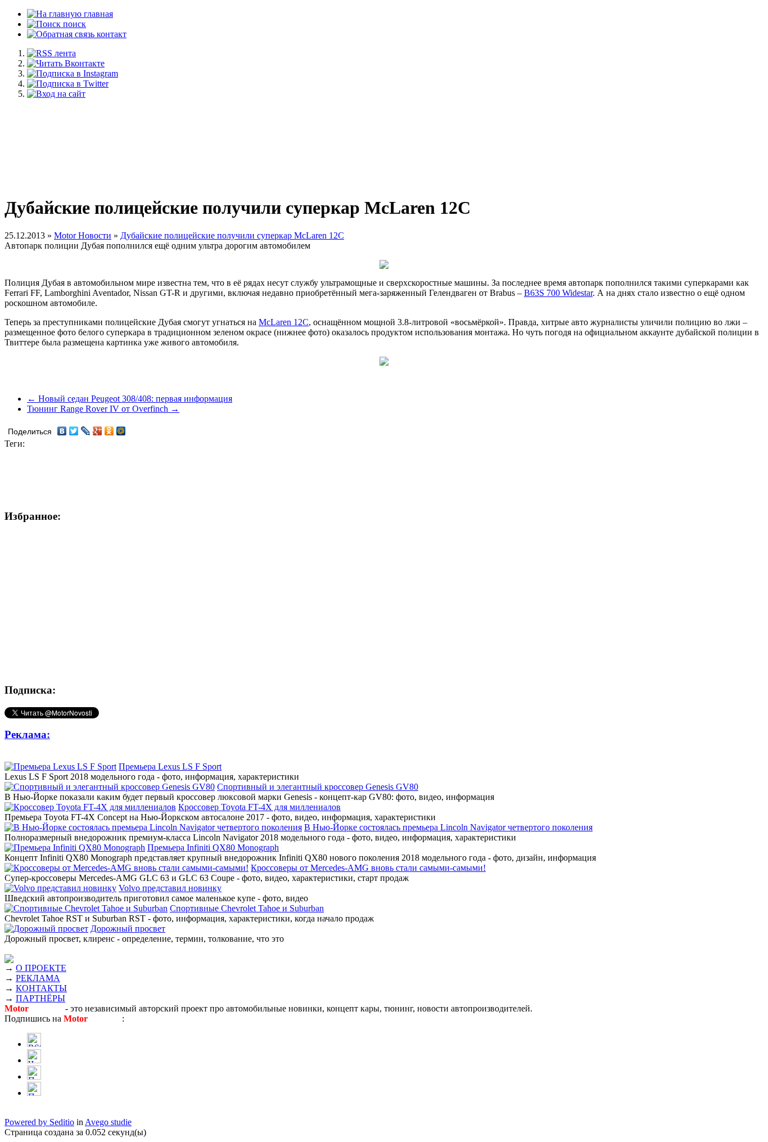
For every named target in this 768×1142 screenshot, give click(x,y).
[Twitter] (74, 431)
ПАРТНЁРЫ (40, 998)
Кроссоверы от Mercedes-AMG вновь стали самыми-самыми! (368, 868)
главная (97, 14)
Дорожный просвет (128, 928)
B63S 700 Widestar (558, 293)
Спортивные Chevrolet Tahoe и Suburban (247, 908)
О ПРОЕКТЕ (41, 968)
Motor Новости (82, 235)
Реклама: (27, 734)
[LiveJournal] (86, 431)
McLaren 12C (284, 322)
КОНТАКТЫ (41, 988)
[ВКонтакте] (62, 431)
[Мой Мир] (121, 431)
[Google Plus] (97, 431)
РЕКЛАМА (38, 978)
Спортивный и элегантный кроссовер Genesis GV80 (317, 787)
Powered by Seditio (39, 1122)
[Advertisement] (384, 142)
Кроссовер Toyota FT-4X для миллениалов (259, 807)
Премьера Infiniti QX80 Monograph (213, 847)
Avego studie (108, 1122)
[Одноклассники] (109, 431)
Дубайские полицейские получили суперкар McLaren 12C (232, 235)
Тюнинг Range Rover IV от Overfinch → (103, 408)
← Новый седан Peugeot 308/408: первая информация (129, 398)
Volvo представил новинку (170, 888)
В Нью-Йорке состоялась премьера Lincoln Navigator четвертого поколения (448, 827)
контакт (110, 34)
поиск (73, 24)
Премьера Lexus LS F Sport (170, 766)
